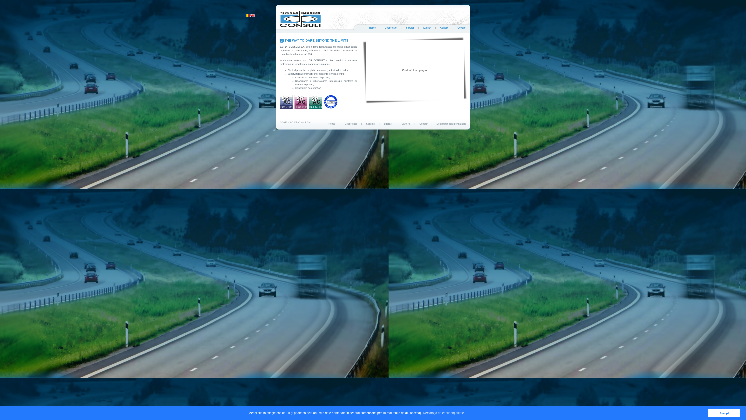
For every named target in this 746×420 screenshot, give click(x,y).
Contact (462, 27)
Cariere (444, 27)
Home (372, 27)
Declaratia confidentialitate (451, 123)
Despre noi (391, 27)
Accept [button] (724, 413)
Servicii (410, 27)
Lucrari (427, 27)
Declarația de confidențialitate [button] (443, 413)
